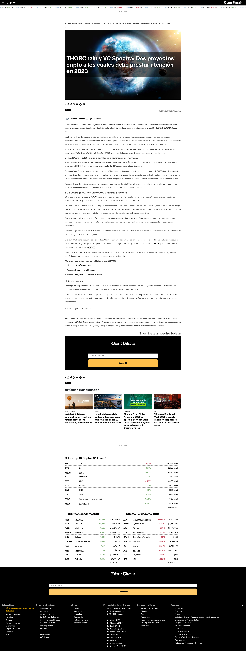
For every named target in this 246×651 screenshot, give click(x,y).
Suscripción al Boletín (150, 623)
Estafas (9, 620)
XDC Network (139, 532)
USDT (67, 463)
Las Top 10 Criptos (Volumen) (86, 458)
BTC (67, 468)
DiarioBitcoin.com (173, 507)
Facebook (46, 634)
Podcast (11, 634)
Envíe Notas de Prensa (49, 617)
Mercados (78, 611)
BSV (67, 550)
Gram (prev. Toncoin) (141, 537)
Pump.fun (79, 532)
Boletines (145, 625)
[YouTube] (77, 104)
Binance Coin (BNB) (117, 646)
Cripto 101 (179, 628)
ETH (67, 477)
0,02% (220, 7)
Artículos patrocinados (83, 623)
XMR (94, 7)
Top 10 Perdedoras (117, 614)
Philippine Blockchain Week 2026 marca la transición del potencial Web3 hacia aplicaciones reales (166, 420)
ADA (112, 7)
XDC (125, 532)
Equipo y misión (46, 625)
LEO (77, 7)
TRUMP (68, 541)
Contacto (155, 23)
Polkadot (78, 559)
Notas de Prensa (123, 23)
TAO (67, 546)
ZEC (43, 7)
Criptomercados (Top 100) (120, 608)
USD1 (208, 7)
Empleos (43, 628)
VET (67, 524)
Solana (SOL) (115, 634)
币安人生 (127, 541)
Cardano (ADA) (115, 637)
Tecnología (78, 617)
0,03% (199, 7)
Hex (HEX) (113, 640)
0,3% (142, 7)
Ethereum (96, 23)
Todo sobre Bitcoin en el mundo (154, 620)
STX (125, 528)
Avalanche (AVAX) (116, 643)
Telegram (46, 637)
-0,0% (240, 7)
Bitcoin (87, 23)
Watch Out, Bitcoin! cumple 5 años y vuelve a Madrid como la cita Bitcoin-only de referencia (78, 418)
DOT (67, 559)
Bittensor (79, 546)
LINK (61, 7)
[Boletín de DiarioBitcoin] (84, 104)
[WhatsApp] (68, 104)
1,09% (35, 7)
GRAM (126, 537)
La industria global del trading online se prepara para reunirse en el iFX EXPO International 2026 (107, 418)
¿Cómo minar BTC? (183, 634)
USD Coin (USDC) (116, 629)
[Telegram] (81, 104)
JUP (67, 555)
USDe (228, 7)
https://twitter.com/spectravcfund (87, 275)
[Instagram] (74, 104)
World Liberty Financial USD (90, 499)
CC (168, 7)
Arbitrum (136, 550)
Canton (136, 546)
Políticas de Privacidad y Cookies (188, 643)
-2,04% (179, 7)
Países (76, 608)
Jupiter (78, 555)
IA (104, 23)
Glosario (9, 631)
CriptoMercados (74, 23)
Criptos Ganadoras (80, 514)
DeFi (155, 231)
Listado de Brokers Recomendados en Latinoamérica (197, 617)
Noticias (9, 617)
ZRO (125, 555)
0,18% (160, 7)
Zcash (81, 494)
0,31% (124, 7)
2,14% (53, 7)
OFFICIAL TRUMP (82, 541)
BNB (67, 490)
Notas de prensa (81, 620)
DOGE (23, 7)
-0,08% (85, 7)
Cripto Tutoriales (13, 629)
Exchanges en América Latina (187, 620)
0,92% (14, 7)
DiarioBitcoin (79, 119)
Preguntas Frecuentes (184, 623)
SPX (67, 519)
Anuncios (44, 611)
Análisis (110, 23)
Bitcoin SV (79, 550)
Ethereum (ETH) (116, 623)
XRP (67, 481)
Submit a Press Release (50, 620)
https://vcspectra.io (82, 265)
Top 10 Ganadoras (116, 611)
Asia (155, 411)
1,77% (69, 7)
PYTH (126, 524)
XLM (132, 7)
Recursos (145, 23)
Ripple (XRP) (114, 626)
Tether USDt (84, 463)
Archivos (166, 23)
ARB (125, 550)
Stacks (136, 528)
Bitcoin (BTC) (115, 620)
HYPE (4, 7)
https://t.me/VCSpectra (85, 270)
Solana (82, 485)
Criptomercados (14, 614)
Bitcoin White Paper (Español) (187, 637)
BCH (150, 7)
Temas (136, 23)
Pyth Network (139, 524)
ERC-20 (91, 247)
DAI (187, 7)
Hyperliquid (84, 503)
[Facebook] (71, 104)
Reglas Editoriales (47, 623)
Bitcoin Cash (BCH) (117, 632)
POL (125, 519)
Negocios (78, 614)
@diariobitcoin (95, 119)
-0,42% (104, 7)
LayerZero (137, 555)
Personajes (145, 617)
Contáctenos (45, 608)
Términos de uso (182, 640)
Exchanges (10, 626)
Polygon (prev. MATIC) (142, 519)
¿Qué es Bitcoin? (182, 631)
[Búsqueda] (8, 2)
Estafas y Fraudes (182, 625)
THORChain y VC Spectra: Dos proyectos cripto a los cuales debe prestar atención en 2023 (120, 64)
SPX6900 (79, 519)
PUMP (68, 532)
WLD (67, 528)
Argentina (127, 411)
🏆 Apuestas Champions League (20, 609)
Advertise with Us (47, 614)
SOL (67, 485)
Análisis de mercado (149, 608)
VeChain (78, 524)
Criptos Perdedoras (138, 514)
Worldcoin (79, 528)
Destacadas (146, 614)
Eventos (96, 411)
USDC (68, 472)
